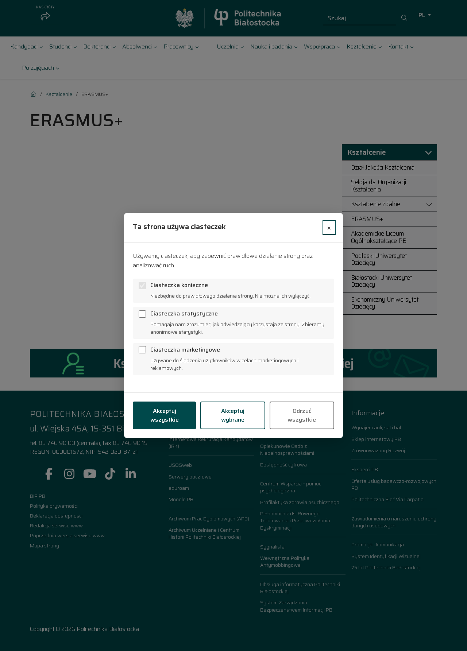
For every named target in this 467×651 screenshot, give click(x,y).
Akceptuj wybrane (232, 415)
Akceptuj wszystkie (164, 415)
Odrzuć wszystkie (301, 415)
